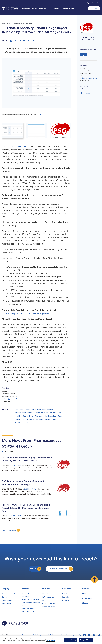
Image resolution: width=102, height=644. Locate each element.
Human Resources (51, 419)
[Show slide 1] (12, 130)
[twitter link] (79, 635)
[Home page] (10, 8)
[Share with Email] (24, 40)
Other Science (28, 416)
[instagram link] (99, 635)
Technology (19, 409)
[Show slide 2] (36, 130)
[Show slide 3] (60, 130)
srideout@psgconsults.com (12, 399)
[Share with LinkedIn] (10, 40)
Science (53, 413)
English (83, 55)
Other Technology (49, 416)
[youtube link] (89, 635)
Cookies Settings (70, 640)
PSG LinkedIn (87, 93)
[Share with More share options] (32, 40)
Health (60, 413)
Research (38, 416)
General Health (30, 409)
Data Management (21, 423)
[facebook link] (94, 635)
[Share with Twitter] (15, 40)
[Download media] (40, 115)
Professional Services (45, 409)
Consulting (33, 423)
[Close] (99, 640)
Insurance (39, 419)
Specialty (18, 416)
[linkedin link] (84, 635)
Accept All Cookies (86, 640)
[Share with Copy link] (28, 40)
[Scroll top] (94, 579)
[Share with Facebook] (19, 40)
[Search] (88, 3)
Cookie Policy (50, 640)
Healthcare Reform (42, 413)
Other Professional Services (25, 419)
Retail (60, 416)
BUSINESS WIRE (18, 146)
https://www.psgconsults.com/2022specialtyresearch (26, 313)
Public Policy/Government (24, 413)
